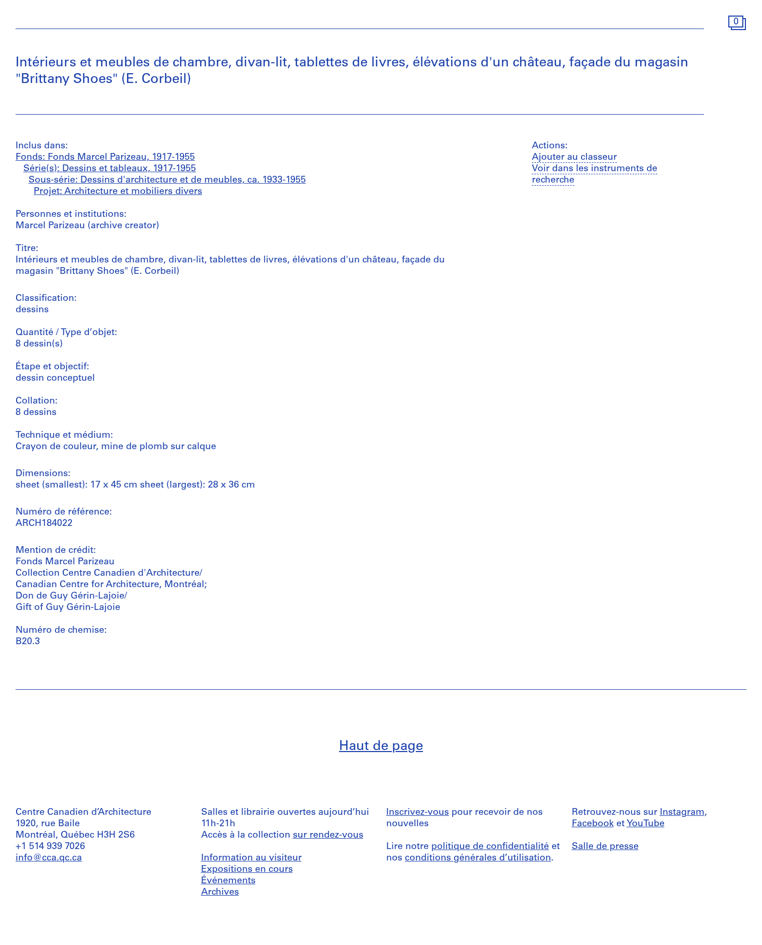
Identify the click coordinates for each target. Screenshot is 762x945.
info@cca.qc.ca (49, 858)
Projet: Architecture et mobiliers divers (118, 192)
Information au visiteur (251, 858)
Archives (220, 892)
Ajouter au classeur (574, 157)
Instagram (682, 812)
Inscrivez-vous (417, 812)
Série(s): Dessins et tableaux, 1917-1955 (109, 169)
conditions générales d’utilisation (478, 858)
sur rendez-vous (328, 835)
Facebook (593, 824)
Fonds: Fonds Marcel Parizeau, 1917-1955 (105, 157)
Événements (228, 881)
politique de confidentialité (490, 847)
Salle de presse (605, 847)
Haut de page (381, 747)
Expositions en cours (247, 869)
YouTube (646, 824)
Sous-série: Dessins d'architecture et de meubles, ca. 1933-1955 (167, 180)
